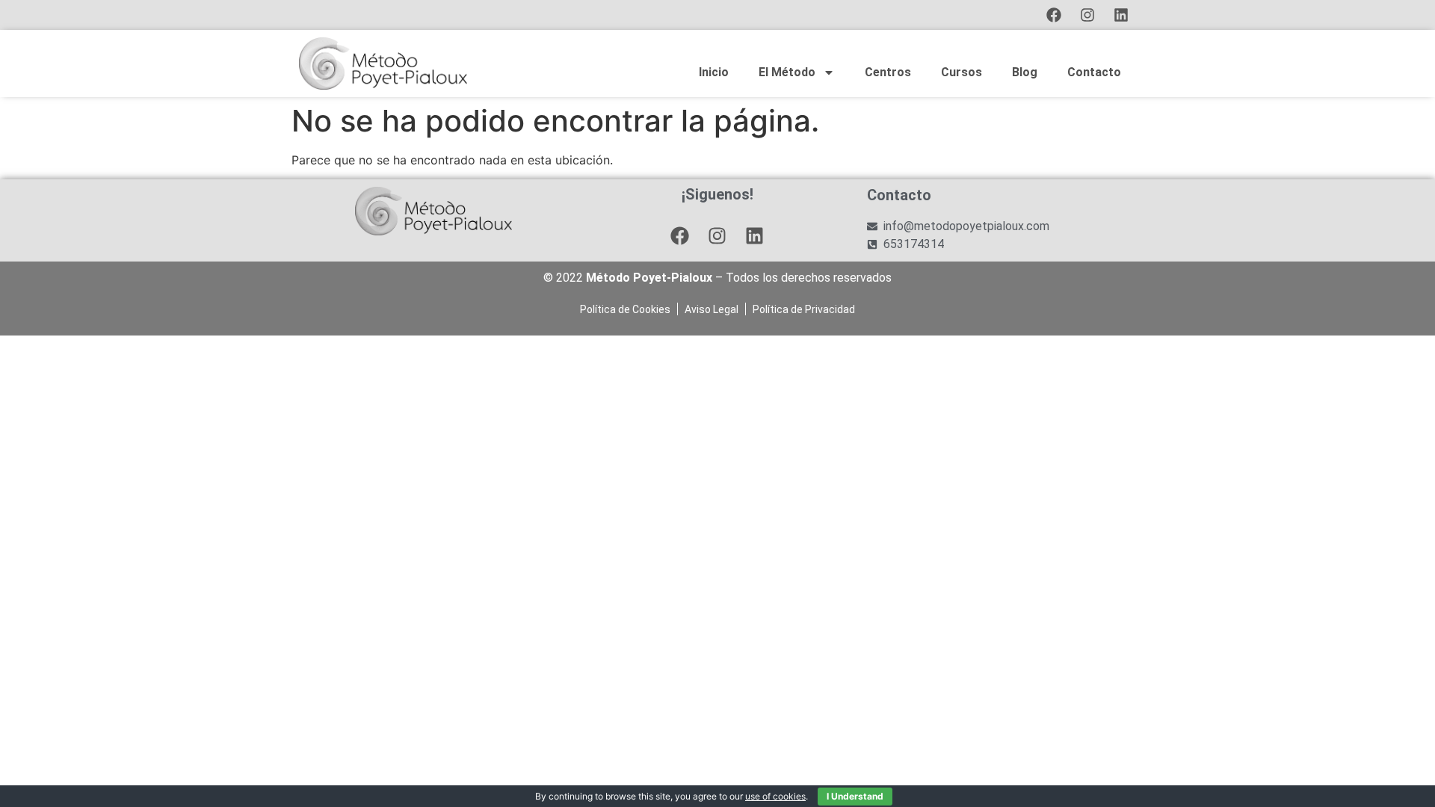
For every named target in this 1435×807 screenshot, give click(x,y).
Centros (888, 72)
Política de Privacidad (804, 309)
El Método (787, 72)
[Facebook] (1054, 15)
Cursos (961, 72)
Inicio (714, 72)
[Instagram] (1087, 15)
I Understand (855, 796)
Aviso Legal (711, 309)
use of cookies (775, 796)
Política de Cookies (625, 309)
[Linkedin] (1121, 15)
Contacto (1094, 72)
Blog (1024, 72)
